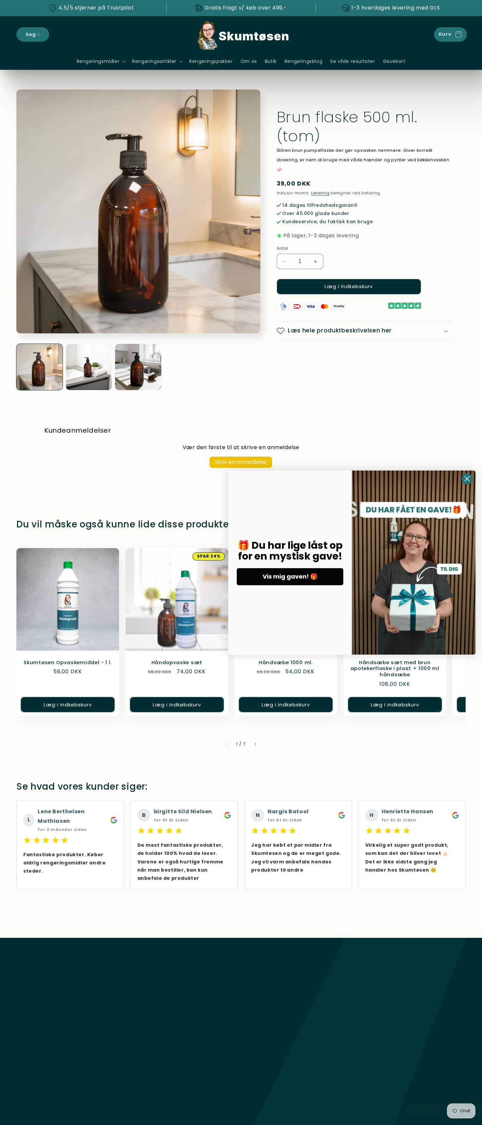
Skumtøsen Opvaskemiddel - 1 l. (67, 663)
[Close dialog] (467, 478)
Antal (282, 249)
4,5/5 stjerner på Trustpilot (96, 7)
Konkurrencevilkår (154, 1031)
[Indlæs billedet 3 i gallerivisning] (138, 367)
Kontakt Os (145, 1066)
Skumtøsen (28, 1111)
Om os (140, 1042)
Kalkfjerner (29, 996)
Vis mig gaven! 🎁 (290, 576)
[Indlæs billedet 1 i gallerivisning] (39, 367)
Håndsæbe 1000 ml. (286, 663)
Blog (137, 1054)
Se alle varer (31, 985)
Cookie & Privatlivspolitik (162, 1019)
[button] (33, 34)
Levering (320, 193)
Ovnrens (26, 1008)
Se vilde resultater (154, 1077)
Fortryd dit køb (152, 985)
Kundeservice (148, 996)
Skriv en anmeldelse (241, 462)
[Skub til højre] (255, 744)
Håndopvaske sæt (176, 663)
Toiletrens (28, 1031)
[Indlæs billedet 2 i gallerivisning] (89, 367)
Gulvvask (27, 1019)
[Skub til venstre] (226, 744)
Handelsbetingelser (155, 1008)
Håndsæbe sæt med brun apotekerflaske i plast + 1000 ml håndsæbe (394, 669)
